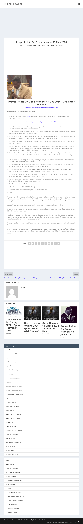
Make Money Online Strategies (14, 394)
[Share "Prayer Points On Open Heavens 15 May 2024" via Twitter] (32, 243)
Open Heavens (10, 410)
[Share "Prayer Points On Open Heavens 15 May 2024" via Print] (58, 243)
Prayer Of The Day (11, 426)
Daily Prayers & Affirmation (37, 45)
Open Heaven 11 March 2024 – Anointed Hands (50, 327)
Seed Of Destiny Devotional (13, 442)
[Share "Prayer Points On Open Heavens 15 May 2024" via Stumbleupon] (52, 243)
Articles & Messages (11, 362)
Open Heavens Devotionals (55, 45)
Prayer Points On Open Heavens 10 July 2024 (68, 330)
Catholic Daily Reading (12, 370)
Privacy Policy (68, 522)
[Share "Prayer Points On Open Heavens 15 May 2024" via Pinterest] (42, 243)
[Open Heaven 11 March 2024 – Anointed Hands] (50, 313)
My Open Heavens (11, 402)
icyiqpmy (22, 287)
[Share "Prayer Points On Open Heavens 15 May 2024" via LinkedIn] (45, 243)
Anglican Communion (12, 358)
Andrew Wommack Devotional (14, 354)
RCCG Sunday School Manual (14, 430)
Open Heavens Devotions (13, 418)
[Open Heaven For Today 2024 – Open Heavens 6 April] (14, 311)
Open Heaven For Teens (12, 406)
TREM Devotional (10, 446)
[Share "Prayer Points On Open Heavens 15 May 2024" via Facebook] (29, 243)
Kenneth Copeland (11, 476)
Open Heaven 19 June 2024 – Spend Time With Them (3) (32, 327)
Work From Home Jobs (12, 454)
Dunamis (8, 382)
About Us (49, 522)
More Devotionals (11, 484)
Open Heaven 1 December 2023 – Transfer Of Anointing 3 (19, 520)
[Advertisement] (41, 22)
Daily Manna (9, 374)
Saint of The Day (10, 438)
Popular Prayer (10, 422)
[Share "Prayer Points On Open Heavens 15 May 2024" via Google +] (36, 243)
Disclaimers (60, 522)
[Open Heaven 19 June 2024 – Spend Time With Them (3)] (32, 313)
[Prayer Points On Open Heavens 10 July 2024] (69, 314)
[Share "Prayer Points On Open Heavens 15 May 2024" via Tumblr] (39, 243)
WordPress (44, 520)
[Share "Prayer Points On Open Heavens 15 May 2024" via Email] (55, 243)
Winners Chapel (10, 450)
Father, (29, 116)
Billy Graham (9, 366)
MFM (7, 398)
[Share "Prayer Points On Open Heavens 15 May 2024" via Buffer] (49, 243)
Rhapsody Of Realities (12, 434)
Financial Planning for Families (14, 386)
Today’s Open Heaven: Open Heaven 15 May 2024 (41, 122)
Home (7, 460)
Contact (54, 522)
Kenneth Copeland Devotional (14, 390)
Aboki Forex (9, 350)
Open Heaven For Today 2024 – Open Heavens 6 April (13, 325)
